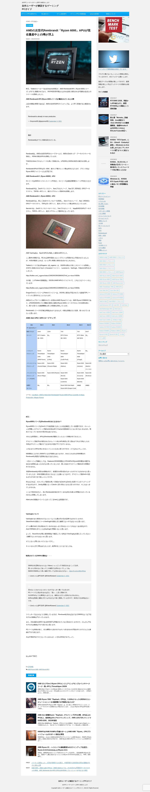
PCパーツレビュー (104, 196)
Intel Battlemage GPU (105, 309)
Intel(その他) (103, 301)
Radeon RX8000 (116, 327)
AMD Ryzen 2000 (104, 276)
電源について (102, 221)
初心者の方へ (45, 14)
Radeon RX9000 (104, 331)
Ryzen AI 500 (114, 334)
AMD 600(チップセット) (106, 268)
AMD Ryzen (119, 272)
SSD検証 (101, 199)
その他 (100, 223)
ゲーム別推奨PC (62, 14)
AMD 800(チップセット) (106, 272)
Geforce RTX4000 (117, 294)
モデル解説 (102, 248)
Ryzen (124, 331)
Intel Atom (125, 305)
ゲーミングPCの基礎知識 (78, 14)
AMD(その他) (103, 257)
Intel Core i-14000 (117, 312)
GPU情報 (101, 208)
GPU (100, 228)
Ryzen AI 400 (103, 334)
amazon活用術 (94, 14)
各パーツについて (104, 226)
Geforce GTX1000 (104, 294)
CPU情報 (30, 666)
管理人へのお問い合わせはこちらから (111, 361)
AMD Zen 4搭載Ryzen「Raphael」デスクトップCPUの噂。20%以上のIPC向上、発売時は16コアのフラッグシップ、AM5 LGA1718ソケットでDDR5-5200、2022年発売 (64, 717)
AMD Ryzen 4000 (117, 276)
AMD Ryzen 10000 (105, 283)
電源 (99, 240)
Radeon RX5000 (104, 323)
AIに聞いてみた (103, 204)
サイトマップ (103, 345)
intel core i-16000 (117, 316)
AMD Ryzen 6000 (33, 669)
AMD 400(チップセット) (106, 261)
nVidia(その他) (117, 320)
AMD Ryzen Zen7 (118, 283)
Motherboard (102, 233)
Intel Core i (118, 309)
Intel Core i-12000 (104, 312)
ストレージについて (104, 216)
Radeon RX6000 (116, 323)
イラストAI (102, 201)
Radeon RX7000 (104, 327)
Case (100, 243)
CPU (99, 230)
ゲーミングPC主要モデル (29, 14)
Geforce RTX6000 (117, 298)
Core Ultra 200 (103, 290)
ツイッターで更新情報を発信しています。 (113, 69)
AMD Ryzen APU (44, 669)
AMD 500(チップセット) (106, 265)
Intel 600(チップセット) (116, 301)
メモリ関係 (102, 213)
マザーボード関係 (104, 211)
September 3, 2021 (55, 121)
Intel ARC (116, 305)
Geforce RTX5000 (104, 298)
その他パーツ (102, 245)
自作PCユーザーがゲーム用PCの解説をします (75, 784)
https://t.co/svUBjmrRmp (77, 571)
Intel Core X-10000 (104, 320)
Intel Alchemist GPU (105, 305)
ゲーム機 (102, 338)
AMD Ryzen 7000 (117, 279)
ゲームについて (103, 218)
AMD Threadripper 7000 (106, 287)
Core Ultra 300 (114, 290)
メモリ (100, 238)
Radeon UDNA (115, 331)
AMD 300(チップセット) (116, 257)
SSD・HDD (102, 235)
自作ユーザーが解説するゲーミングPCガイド (75, 781)
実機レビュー (102, 250)
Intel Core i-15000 (104, 316)
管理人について (110, 14)
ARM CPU (119, 287)
